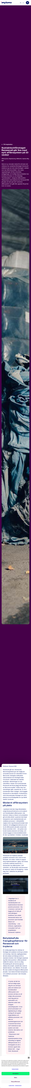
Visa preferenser (15, 1081)
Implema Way (25, 158)
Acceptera (15, 1073)
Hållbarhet (19, 158)
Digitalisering (12, 158)
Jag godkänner (15, 887)
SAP (3, 160)
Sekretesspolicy (18, 1085)
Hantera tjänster (15, 1069)
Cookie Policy (11, 1085)
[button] (28, 1057)
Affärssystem (5, 158)
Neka (15, 1077)
